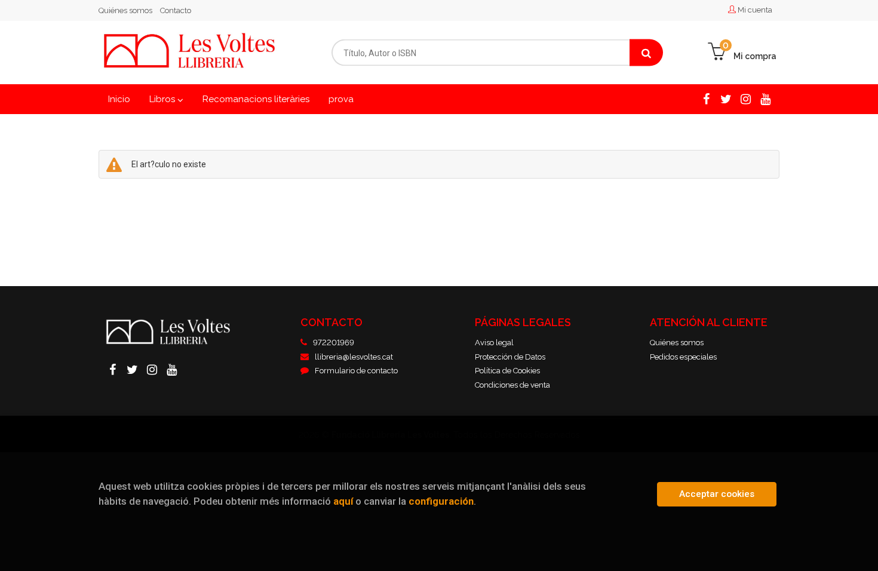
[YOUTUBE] (765, 98)
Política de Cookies (507, 370)
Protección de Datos (510, 356)
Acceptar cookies (716, 494)
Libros (163, 99)
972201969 (333, 342)
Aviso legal (494, 342)
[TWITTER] (726, 98)
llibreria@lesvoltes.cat (354, 356)
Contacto (175, 10)
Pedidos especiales (683, 356)
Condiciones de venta (512, 384)
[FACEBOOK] (706, 98)
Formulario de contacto (356, 370)
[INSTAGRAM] (746, 98)
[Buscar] (646, 52)
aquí (343, 501)
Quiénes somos (125, 10)
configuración (441, 501)
